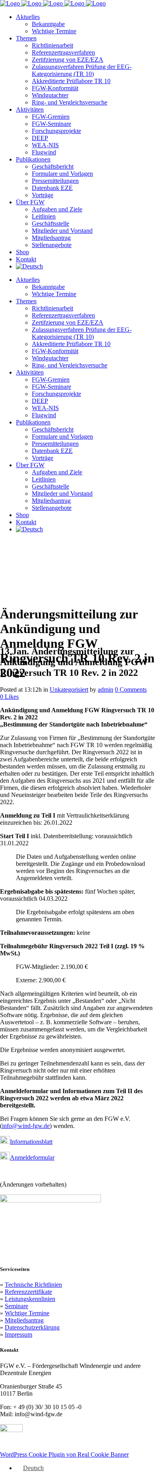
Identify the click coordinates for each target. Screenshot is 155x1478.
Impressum (18, 1334)
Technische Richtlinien (33, 1284)
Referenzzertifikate (28, 1291)
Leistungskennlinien (30, 1298)
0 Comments (131, 689)
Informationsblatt (31, 1141)
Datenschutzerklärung (32, 1327)
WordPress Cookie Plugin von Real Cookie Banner (64, 1454)
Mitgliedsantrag (24, 1320)
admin (105, 689)
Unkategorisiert (69, 689)
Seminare (16, 1306)
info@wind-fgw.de (26, 1125)
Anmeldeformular (32, 1157)
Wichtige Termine (27, 1313)
